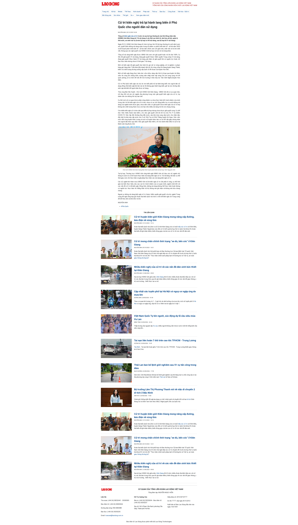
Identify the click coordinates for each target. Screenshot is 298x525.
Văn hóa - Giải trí (183, 11)
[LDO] (116, 225)
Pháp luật (146, 11)
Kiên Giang (160, 277)
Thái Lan (162, 377)
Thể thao (128, 11)
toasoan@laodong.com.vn (114, 515)
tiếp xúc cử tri (183, 227)
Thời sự (154, 11)
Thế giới (125, 15)
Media (120, 11)
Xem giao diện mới (142, 15)
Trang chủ (105, 11)
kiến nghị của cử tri (131, 36)
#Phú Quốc (125, 206)
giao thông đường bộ (141, 258)
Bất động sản (106, 15)
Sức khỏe (117, 15)
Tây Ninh (137, 347)
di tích (189, 399)
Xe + (132, 15)
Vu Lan (155, 326)
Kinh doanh (137, 11)
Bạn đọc (162, 11)
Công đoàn (171, 11)
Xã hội (113, 11)
